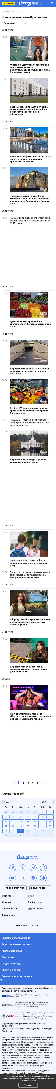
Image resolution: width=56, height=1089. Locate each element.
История (6, 902)
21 (35, 826)
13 (28, 822)
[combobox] (15, 23)
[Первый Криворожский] (30, 4)
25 (13, 831)
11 (13, 822)
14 (35, 822)
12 (21, 822)
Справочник (8, 915)
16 (50, 822)
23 (50, 826)
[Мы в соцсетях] (12, 867)
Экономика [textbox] (9, 23)
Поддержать (8, 4)
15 (42, 822)
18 (13, 826)
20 (28, 826)
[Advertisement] (28, 255)
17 (6, 826)
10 (6, 822)
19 (21, 826)
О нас (31, 896)
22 (42, 826)
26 (21, 831)
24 (6, 831)
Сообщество (35, 902)
